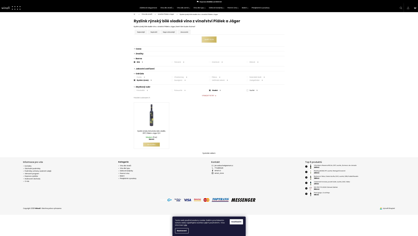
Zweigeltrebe (256, 80)
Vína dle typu (125, 168)
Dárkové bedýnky (126, 171)
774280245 (219, 168)
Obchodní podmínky (32, 168)
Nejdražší (154, 32)
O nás (27, 181)
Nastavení (182, 230)
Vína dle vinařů (125, 166)
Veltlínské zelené (220, 80)
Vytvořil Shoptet (389, 208)
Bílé (140, 62)
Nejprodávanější (169, 32)
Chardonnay (180, 77)
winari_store (219, 173)
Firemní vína (124, 173)
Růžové (254, 62)
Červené (179, 62)
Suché (253, 90)
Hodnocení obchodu (32, 179)
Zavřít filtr (209, 39)
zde (185, 225)
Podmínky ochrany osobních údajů (38, 171)
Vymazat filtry (208, 96)
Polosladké (142, 90)
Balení (122, 176)
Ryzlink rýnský (144, 80)
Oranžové (217, 62)
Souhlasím (236, 221)
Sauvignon (180, 80)
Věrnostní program (32, 174)
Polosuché (179, 90)
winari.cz (218, 170)
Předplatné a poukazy (128, 178)
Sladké (216, 90)
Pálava (216, 77)
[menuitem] (148, 7)
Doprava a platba (31, 176)
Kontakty (28, 166)
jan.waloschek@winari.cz (224, 165)
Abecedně (184, 32)
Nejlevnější (141, 32)
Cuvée (141, 77)
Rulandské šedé (257, 77)
